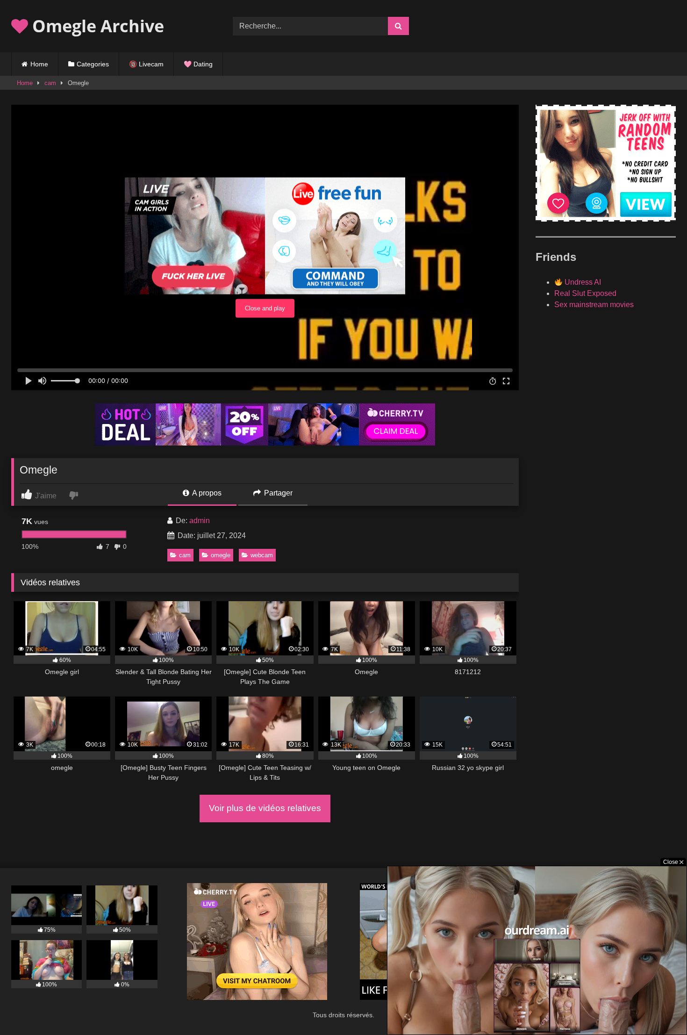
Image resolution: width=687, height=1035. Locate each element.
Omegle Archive (96, 25)
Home (39, 64)
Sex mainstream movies (594, 305)
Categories (93, 64)
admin (199, 521)
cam (50, 82)
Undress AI (582, 282)
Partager (277, 493)
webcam (261, 555)
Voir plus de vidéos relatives (265, 808)
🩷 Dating (198, 64)
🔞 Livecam (146, 64)
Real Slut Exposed (585, 293)
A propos (206, 493)
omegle (220, 555)
